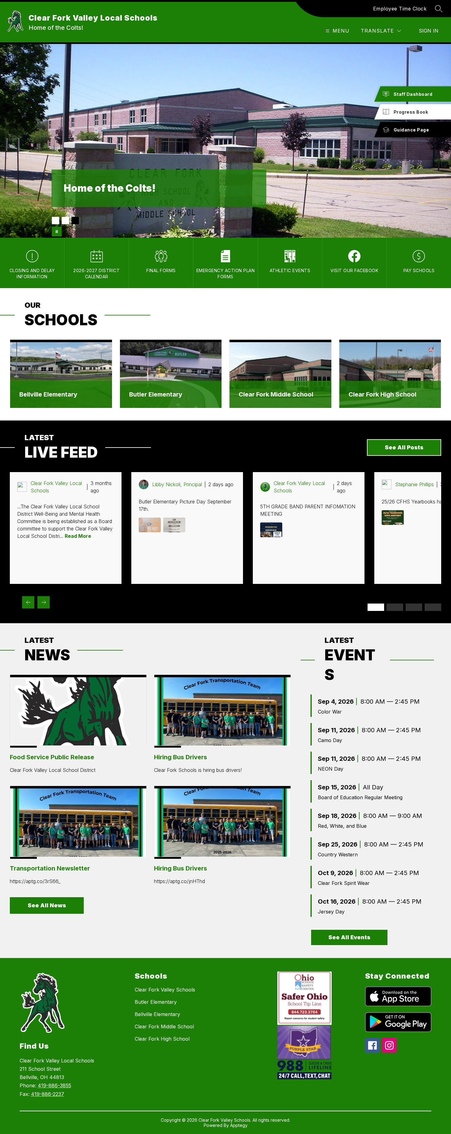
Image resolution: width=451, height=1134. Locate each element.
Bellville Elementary (48, 394)
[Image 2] (65, 220)
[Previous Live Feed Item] (28, 602)
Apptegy (239, 1125)
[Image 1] (55, 220)
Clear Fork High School (382, 394)
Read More (78, 536)
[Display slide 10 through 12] (433, 607)
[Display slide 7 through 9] (414, 607)
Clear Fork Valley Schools (165, 990)
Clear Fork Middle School (276, 394)
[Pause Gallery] (57, 232)
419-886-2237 (47, 1094)
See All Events (349, 937)
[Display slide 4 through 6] (395, 607)
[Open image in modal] (150, 525)
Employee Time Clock (400, 9)
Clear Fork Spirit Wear (344, 883)
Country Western (338, 854)
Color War (330, 712)
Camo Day (330, 740)
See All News (47, 905)
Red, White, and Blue (342, 826)
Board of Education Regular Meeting (360, 797)
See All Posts (404, 447)
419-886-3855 (54, 1085)
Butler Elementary (155, 394)
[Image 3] (75, 220)
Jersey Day (331, 912)
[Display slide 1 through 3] (376, 607)
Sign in (428, 31)
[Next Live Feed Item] (43, 602)
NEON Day (330, 769)
